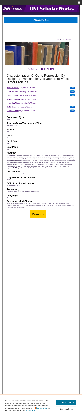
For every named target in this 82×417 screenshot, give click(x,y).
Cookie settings (41, 408)
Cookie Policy (31, 410)
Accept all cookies (66, 402)
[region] (41, 405)
